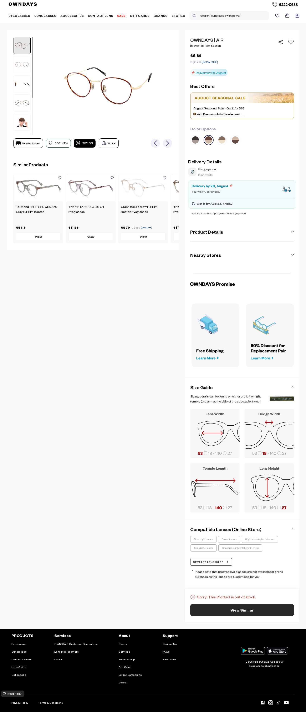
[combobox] (229, 15)
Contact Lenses (21, 659)
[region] (242, 56)
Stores (178, 16)
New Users (170, 659)
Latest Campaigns (130, 674)
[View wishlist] (277, 15)
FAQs (166, 651)
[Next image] (167, 143)
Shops (123, 644)
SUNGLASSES (45, 16)
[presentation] (242, 273)
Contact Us (170, 644)
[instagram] (271, 703)
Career (123, 682)
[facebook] (263, 703)
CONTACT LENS (100, 16)
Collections (18, 674)
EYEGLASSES (19, 16)
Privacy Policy (19, 702)
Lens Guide (18, 667)
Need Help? (14, 693)
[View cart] (287, 15)
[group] (242, 135)
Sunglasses (19, 651)
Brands (160, 16)
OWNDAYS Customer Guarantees (76, 644)
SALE (121, 16)
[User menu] (297, 15)
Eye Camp (125, 667)
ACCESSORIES (72, 16)
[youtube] (286, 703)
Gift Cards (140, 16)
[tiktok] (278, 703)
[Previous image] (155, 143)
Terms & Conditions (50, 702)
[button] (290, 42)
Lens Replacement (66, 651)
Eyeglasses (18, 644)
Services (124, 651)
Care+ (58, 659)
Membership (127, 659)
